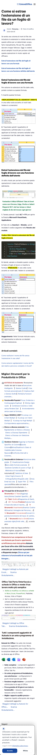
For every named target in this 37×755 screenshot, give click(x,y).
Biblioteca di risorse (12, 470)
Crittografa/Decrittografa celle (16, 479)
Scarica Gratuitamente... (19, 626)
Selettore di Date (21, 473)
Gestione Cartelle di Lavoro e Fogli (18, 468)
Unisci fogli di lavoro (13, 476)
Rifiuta (25, 751)
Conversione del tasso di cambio (22, 516)
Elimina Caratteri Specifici (18, 496)
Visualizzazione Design (20, 462)
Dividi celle (20, 521)
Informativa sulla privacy (20, 746)
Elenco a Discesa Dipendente (16, 433)
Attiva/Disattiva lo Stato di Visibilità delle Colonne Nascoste (17, 450)
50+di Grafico (11, 499)
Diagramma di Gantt (26, 499)
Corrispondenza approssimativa (16, 423)
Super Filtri (22, 482)
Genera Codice (21, 388)
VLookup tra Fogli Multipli (22, 421)
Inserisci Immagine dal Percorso (19, 510)
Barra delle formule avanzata (16, 465)
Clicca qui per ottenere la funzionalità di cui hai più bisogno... (16, 555)
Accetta (10, 751)
